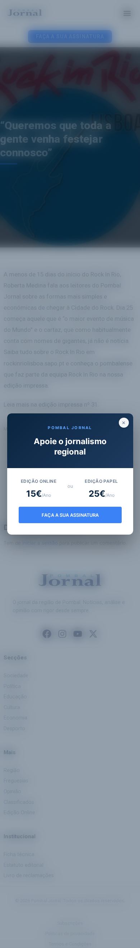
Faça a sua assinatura (70, 515)
